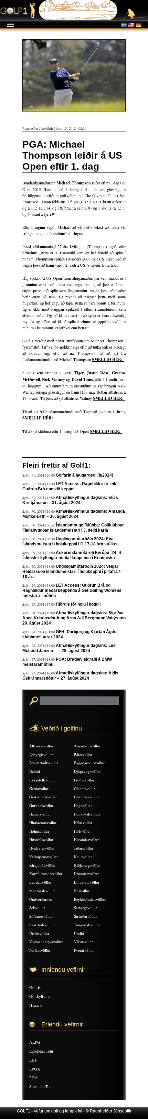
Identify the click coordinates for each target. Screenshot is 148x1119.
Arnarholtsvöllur (87, 745)
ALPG (34, 1042)
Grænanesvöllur (86, 796)
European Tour (41, 1051)
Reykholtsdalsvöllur (90, 899)
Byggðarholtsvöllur (89, 762)
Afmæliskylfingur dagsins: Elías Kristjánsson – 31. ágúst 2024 (70, 500)
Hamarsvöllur (40, 814)
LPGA (34, 1069)
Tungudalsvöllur (87, 924)
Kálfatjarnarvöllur (43, 856)
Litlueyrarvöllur (86, 882)
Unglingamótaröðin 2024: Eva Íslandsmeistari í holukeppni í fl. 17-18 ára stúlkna (70, 541)
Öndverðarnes (40, 899)
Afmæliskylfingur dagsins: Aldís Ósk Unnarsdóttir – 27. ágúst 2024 (70, 676)
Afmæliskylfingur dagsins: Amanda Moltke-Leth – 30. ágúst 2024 (73, 514)
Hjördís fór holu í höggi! (78, 604)
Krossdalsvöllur (86, 873)
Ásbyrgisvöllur (41, 754)
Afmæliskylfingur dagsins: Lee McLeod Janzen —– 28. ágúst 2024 (69, 648)
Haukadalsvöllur (87, 814)
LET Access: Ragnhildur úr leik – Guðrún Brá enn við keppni (71, 486)
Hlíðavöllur (83, 822)
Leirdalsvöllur (40, 882)
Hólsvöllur (82, 831)
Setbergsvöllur (85, 907)
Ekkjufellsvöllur (42, 779)
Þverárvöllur (84, 950)
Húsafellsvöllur (41, 839)
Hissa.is (35, 1005)
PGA (33, 1077)
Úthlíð (79, 933)
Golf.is (35, 987)
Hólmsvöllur (39, 831)
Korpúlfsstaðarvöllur (45, 873)
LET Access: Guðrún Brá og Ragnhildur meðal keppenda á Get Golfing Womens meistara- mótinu (71, 590)
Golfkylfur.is (39, 996)
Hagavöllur (83, 805)
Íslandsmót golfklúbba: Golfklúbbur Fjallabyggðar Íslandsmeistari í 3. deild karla (73, 528)
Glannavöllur (84, 788)
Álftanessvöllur (41, 745)
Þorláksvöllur (40, 950)
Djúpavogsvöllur (87, 771)
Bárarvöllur (83, 754)
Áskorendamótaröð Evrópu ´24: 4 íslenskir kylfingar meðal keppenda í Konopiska (71, 555)
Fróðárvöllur (84, 779)
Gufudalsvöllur (41, 805)
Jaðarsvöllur (83, 848)
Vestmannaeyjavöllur (46, 941)
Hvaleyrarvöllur (42, 848)
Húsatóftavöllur (86, 839)
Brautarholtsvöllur (43, 762)
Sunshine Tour (41, 1086)
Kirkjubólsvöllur (42, 865)
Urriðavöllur (39, 933)
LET (32, 1060)
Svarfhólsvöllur (41, 924)
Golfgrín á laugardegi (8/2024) (84, 475)
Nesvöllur (81, 890)
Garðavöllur (39, 788)
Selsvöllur (37, 907)
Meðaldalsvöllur (42, 890)
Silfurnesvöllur (41, 916)
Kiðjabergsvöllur (87, 865)
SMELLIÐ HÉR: (108, 359)
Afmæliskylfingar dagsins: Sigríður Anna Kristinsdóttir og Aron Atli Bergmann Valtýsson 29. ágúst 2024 (74, 618)
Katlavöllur (83, 856)
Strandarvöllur (85, 916)
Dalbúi (34, 771)
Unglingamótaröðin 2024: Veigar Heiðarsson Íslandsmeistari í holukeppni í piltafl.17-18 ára (72, 571)
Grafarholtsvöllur (43, 796)
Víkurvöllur (83, 941)
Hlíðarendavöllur (42, 822)
